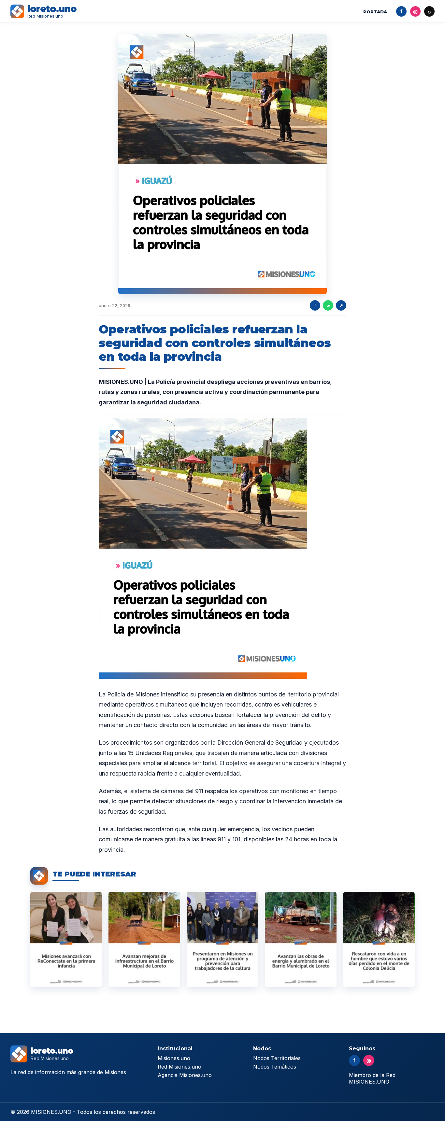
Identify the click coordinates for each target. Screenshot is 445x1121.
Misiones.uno (174, 1058)
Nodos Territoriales (277, 1058)
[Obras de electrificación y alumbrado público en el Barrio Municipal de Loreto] (301, 939)
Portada (375, 11)
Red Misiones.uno (179, 1066)
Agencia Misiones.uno (185, 1075)
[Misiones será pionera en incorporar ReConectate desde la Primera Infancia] (66, 939)
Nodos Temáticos (274, 1066)
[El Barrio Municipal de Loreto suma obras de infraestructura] (144, 939)
